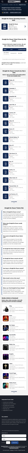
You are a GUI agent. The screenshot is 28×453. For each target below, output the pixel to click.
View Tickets (25, 24)
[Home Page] (14, 2)
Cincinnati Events (5, 4)
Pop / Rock (16, 4)
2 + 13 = (3, 442)
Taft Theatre (6, 52)
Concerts (11, 4)
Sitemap (12, 450)
